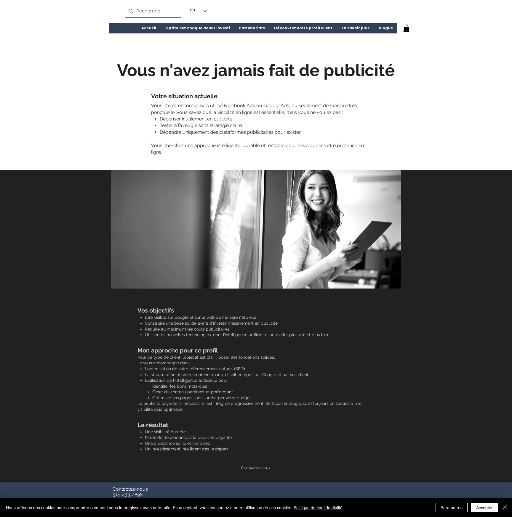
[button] (197, 28)
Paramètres (452, 507)
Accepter (484, 507)
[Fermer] (504, 507)
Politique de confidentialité (318, 507)
